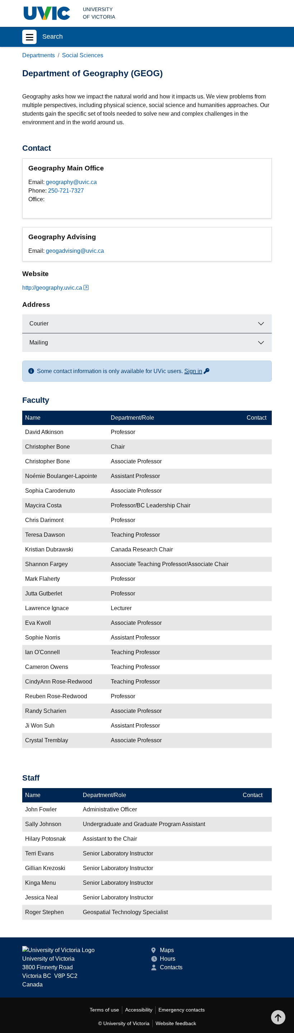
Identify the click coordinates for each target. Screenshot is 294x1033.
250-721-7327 (66, 191)
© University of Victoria (124, 1023)
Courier (38, 323)
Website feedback (176, 1023)
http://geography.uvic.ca (52, 288)
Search (52, 36)
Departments (38, 55)
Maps (167, 950)
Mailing (38, 342)
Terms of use (104, 1010)
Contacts (171, 967)
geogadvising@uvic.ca (75, 251)
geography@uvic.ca (71, 182)
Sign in (197, 371)
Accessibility (138, 1010)
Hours (167, 959)
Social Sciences (82, 55)
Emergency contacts (181, 1010)
